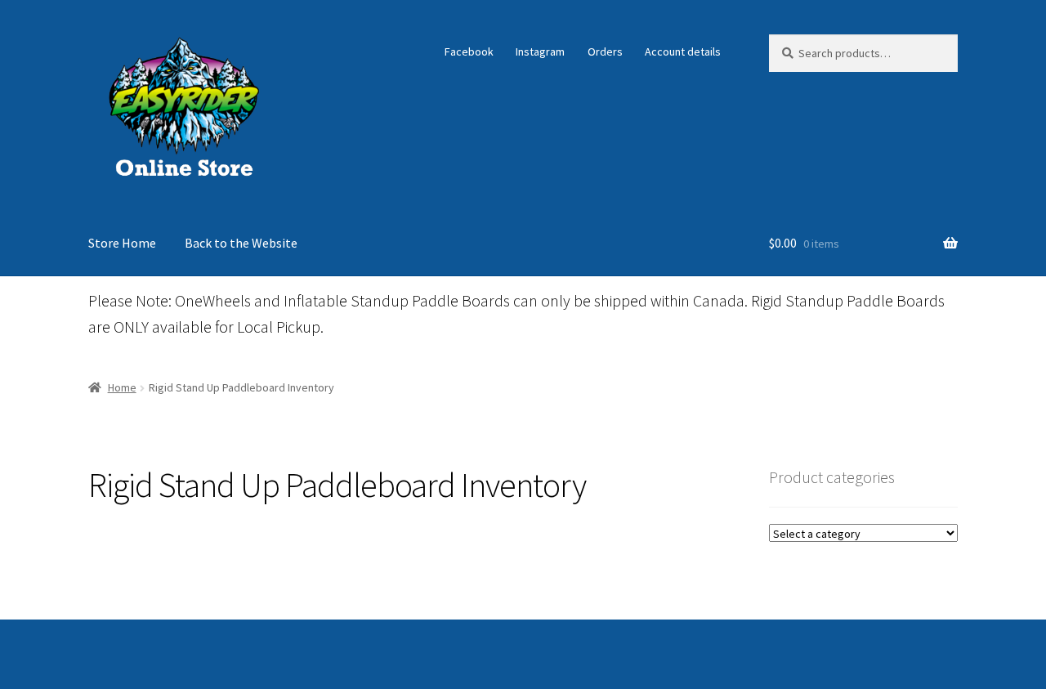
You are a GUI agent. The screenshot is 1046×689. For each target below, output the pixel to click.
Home (122, 387)
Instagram (540, 51)
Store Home (122, 243)
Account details (683, 51)
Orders (605, 51)
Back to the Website (241, 243)
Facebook (469, 51)
